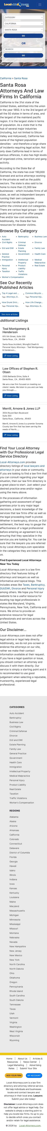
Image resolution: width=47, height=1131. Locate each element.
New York (15, 960)
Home (9, 1058)
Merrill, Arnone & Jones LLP (21, 408)
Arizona (13, 826)
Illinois (13, 875)
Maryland (14, 906)
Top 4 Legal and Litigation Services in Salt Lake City (11, 293)
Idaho (12, 870)
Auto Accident (17, 713)
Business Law (41, 236)
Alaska (13, 821)
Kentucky (14, 893)
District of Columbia (20, 852)
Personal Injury (36, 297)
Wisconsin (15, 1036)
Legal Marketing (16, 1065)
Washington (16, 1027)
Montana (14, 933)
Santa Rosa (20, 78)
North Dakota (17, 969)
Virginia (13, 1022)
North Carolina (17, 964)
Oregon (13, 982)
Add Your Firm (13, 1075)
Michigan (14, 915)
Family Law (40, 248)
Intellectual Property (20, 771)
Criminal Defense (18, 731)
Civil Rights (7, 242)
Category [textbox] (10, 17)
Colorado (14, 839)
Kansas (13, 888)
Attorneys (10, 297)
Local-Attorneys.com (12, 462)
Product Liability (18, 785)
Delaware (14, 848)
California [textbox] (10, 23)
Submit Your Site (28, 1068)
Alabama (14, 817)
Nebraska (14, 937)
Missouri (14, 928)
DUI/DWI (5, 588)
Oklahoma (15, 977)
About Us (22, 1058)
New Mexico (16, 955)
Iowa (12, 884)
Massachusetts (17, 910)
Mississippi (15, 924)
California (5, 78)
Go (23, 36)
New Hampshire (18, 946)
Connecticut (16, 843)
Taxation (6, 271)
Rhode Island (16, 991)
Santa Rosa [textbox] (11, 29)
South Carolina (17, 995)
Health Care (40, 254)
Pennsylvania (16, 986)
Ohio (12, 973)
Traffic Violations (18, 798)
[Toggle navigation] (40, 4)
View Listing (12, 356)
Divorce (38, 242)
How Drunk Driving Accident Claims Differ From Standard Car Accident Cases (11, 302)
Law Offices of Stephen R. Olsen (20, 370)
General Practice (18, 753)
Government (23, 254)
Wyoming (14, 1040)
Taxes (26, 584)
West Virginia (16, 1031)
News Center (30, 1062)
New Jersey (16, 951)
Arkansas (14, 830)
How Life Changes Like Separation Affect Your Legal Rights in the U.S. (34, 302)
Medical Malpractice (20, 776)
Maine (13, 902)
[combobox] (23, 17)
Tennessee (15, 1004)
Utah (12, 1013)
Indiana (13, 879)
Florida (13, 857)
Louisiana (14, 897)
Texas (13, 1009)
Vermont (14, 1018)
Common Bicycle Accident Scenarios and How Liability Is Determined (34, 293)
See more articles (10, 314)
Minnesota (15, 919)
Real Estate (40, 265)
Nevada (13, 942)
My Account (34, 1075)
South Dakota (17, 1000)
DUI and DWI (8, 248)
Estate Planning (17, 744)
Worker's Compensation (13, 277)
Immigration (7, 260)
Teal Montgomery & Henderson (16, 330)
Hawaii (13, 866)
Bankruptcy (23, 236)
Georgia (13, 861)
